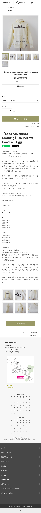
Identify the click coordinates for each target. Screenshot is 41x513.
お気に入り (21, 81)
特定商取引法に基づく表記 (32, 126)
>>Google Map (9, 387)
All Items (10, 10)
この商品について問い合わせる (30, 332)
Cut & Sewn (11, 7)
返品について (35, 123)
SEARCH (22, 2)
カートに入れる (21, 119)
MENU (8, 2)
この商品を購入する (20, 323)
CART (35, 2)
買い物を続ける (34, 335)
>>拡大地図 (8, 385)
